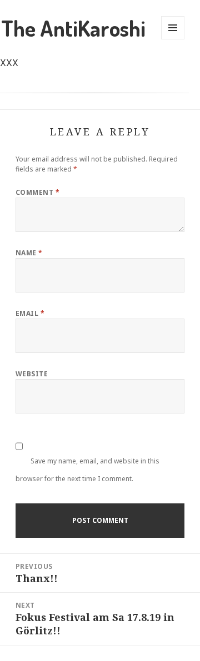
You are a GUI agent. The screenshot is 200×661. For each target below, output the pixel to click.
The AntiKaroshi (73, 28)
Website (32, 374)
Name (29, 253)
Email (30, 313)
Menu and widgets (172, 27)
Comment (37, 192)
